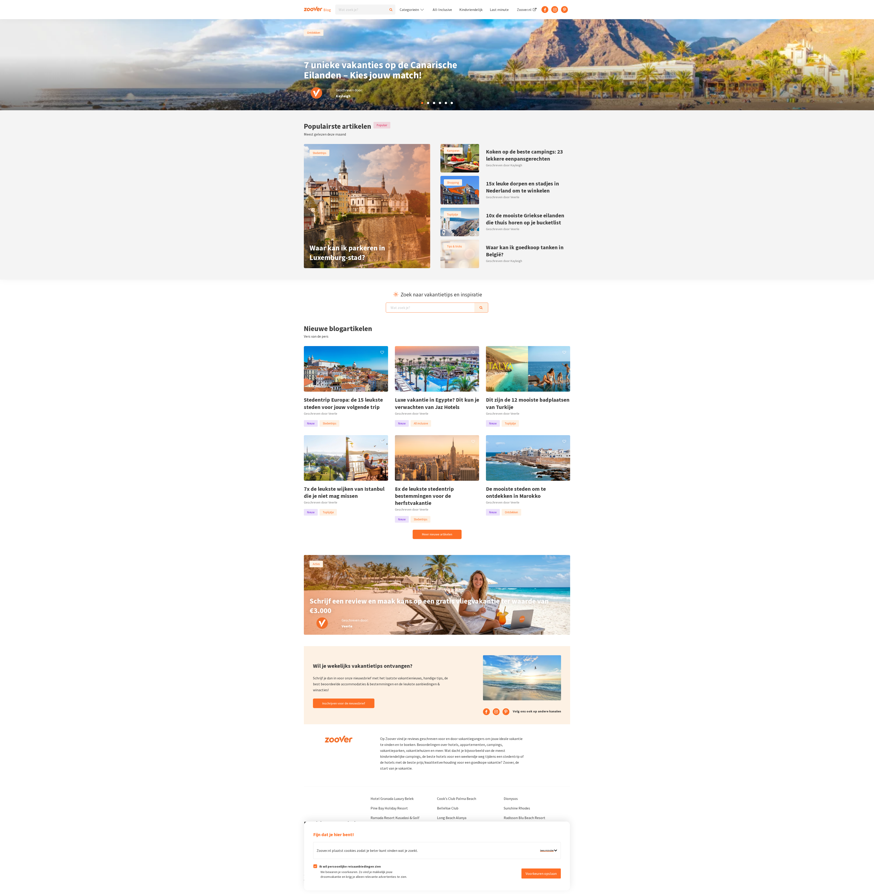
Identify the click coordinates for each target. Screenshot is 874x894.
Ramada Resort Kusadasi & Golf (395, 817)
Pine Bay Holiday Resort (389, 808)
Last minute (499, 9)
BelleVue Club (447, 808)
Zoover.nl (524, 9)
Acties (316, 564)
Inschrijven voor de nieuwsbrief (343, 703)
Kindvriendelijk (471, 9)
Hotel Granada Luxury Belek (392, 798)
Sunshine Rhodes (517, 808)
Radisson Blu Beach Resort (524, 817)
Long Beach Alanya (451, 817)
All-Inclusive (442, 9)
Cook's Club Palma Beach (456, 798)
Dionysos (511, 798)
